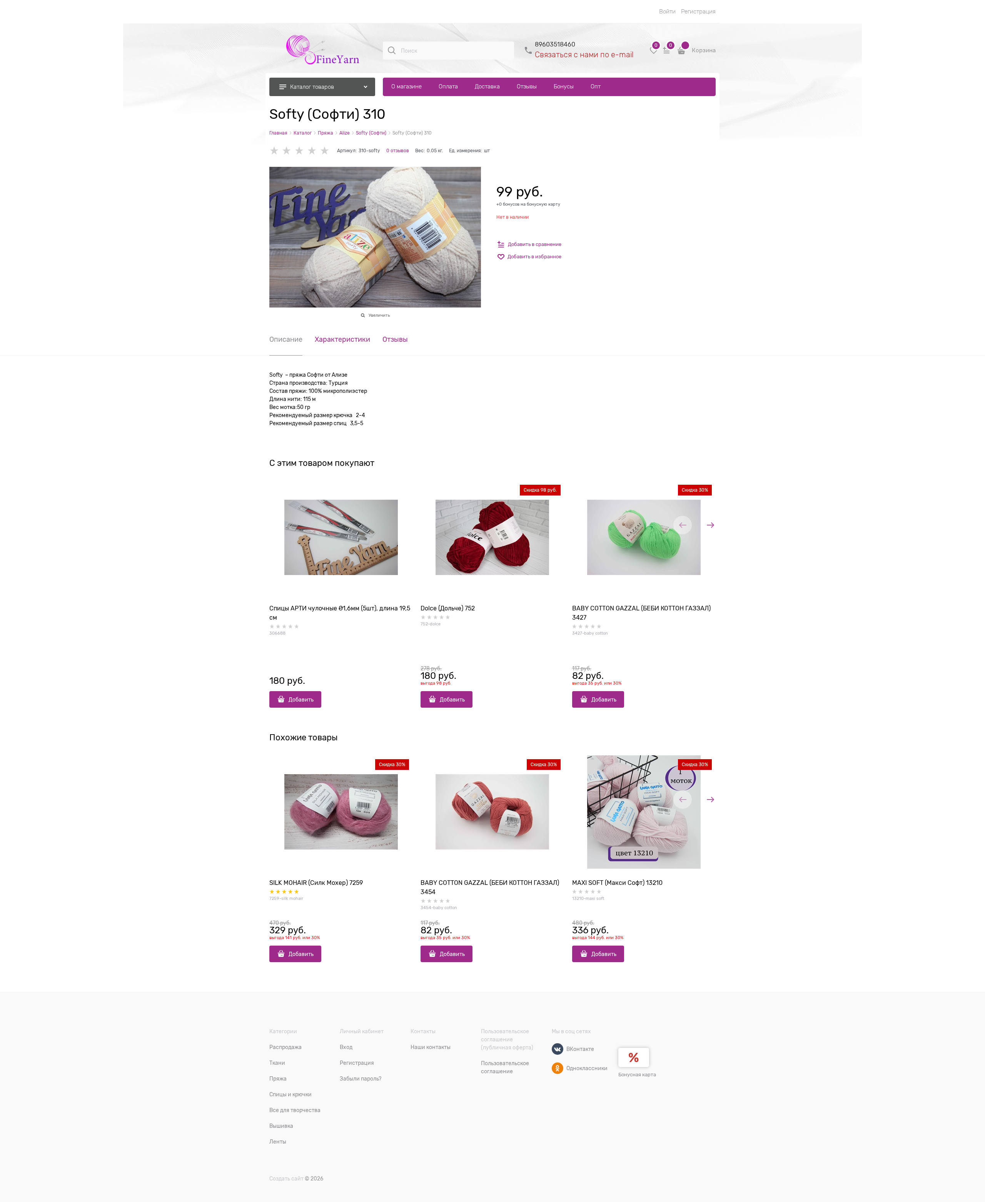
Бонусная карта (637, 1074)
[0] (654, 53)
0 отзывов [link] (397, 150)
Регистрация (698, 11)
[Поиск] (392, 50)
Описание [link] (285, 339)
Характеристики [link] (342, 339)
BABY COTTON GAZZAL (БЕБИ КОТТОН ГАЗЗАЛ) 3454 (490, 887)
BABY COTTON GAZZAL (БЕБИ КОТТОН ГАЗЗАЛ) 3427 (641, 613)
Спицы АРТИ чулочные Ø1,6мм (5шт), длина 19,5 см (339, 613)
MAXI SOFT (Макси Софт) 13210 (617, 882)
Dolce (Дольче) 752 (448, 608)
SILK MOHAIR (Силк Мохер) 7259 (316, 882)
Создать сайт (286, 1178)
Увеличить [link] (379, 315)
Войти (667, 11)
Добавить (301, 700)
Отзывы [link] (395, 339)
